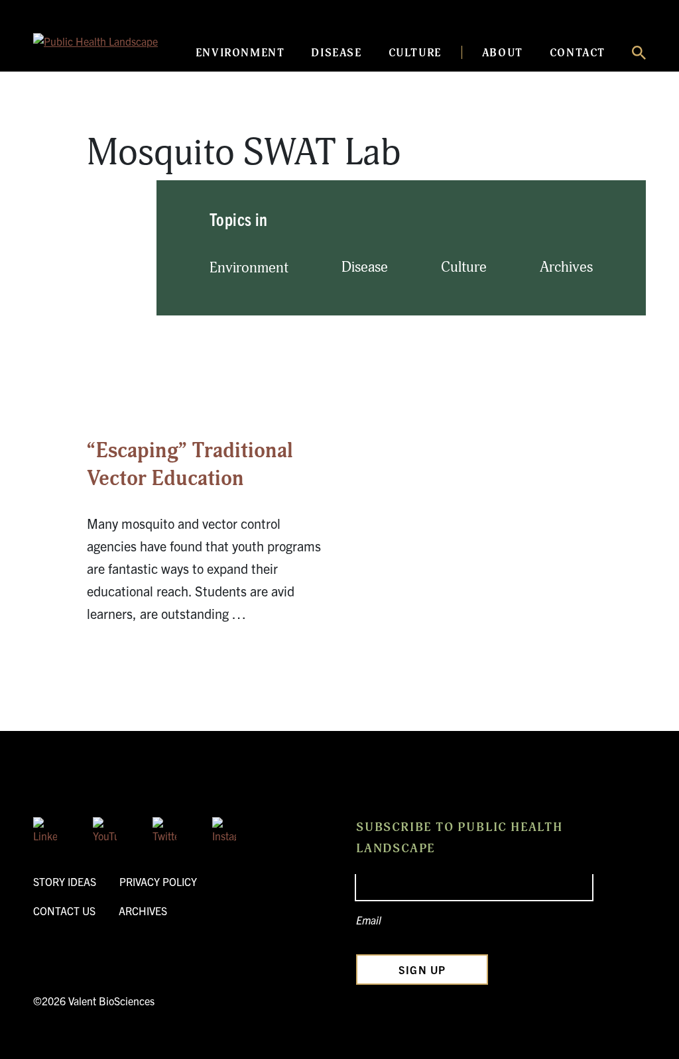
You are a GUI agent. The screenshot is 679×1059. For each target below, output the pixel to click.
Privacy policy (158, 881)
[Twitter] (164, 829)
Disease (336, 53)
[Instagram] (224, 829)
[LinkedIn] (45, 829)
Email (368, 919)
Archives (566, 267)
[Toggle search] (639, 53)
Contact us (64, 910)
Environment (240, 53)
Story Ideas (64, 881)
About (502, 53)
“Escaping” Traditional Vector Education (190, 464)
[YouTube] (105, 829)
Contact (577, 53)
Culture (415, 53)
